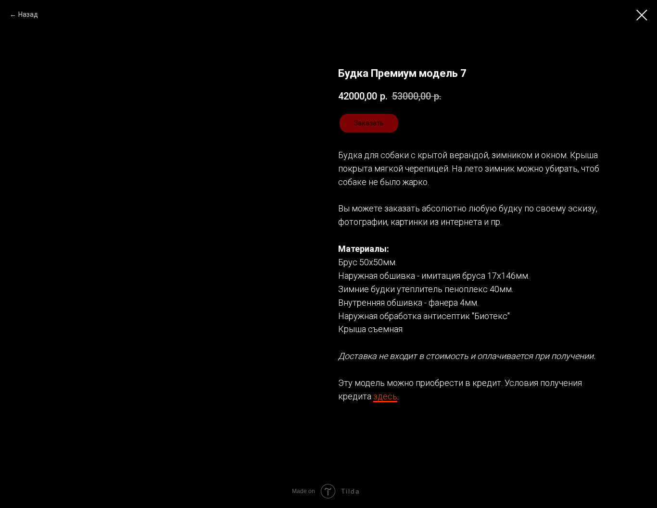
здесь (385, 396)
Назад (28, 14)
